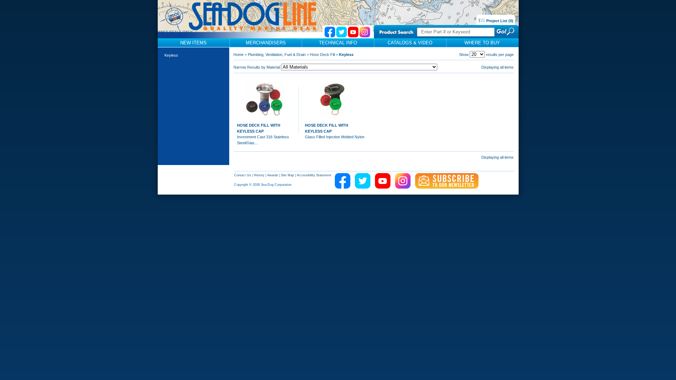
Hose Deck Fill (322, 54)
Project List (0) (499, 21)
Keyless (171, 55)
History (259, 175)
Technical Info (338, 42)
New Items (193, 42)
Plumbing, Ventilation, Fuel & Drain (277, 54)
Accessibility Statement (314, 175)
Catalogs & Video (410, 42)
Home (238, 54)
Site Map (287, 175)
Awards (272, 175)
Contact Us (242, 175)
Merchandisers (266, 42)
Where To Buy (482, 42)
